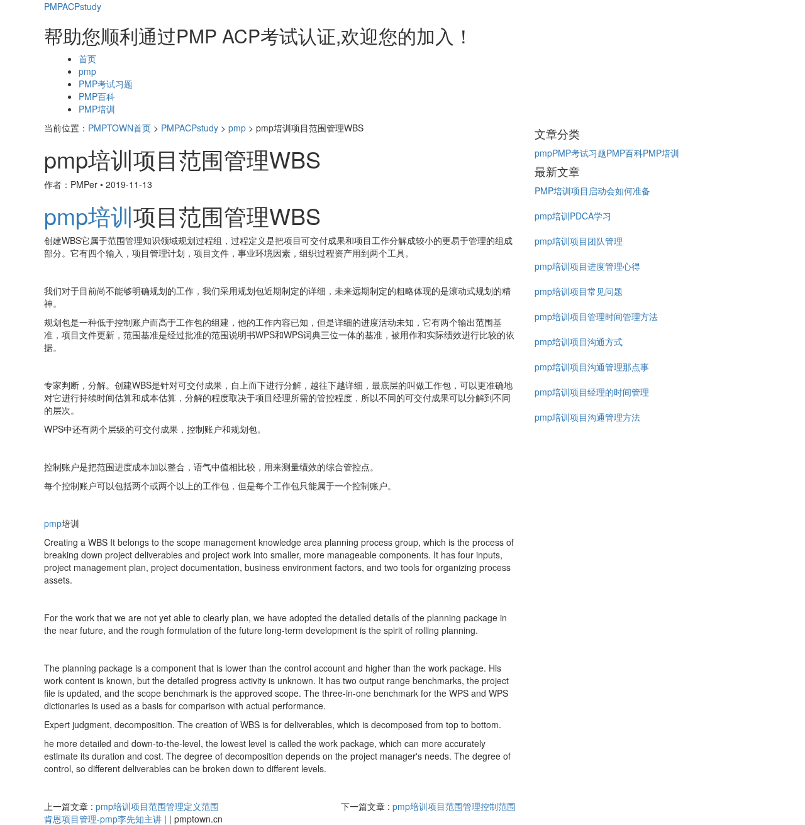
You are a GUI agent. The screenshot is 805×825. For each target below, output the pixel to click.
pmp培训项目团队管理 (579, 241)
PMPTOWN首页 (119, 127)
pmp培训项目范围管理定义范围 (157, 806)
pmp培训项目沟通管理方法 (587, 417)
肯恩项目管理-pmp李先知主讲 (103, 818)
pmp (87, 71)
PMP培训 (97, 108)
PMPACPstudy (72, 6)
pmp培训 (88, 215)
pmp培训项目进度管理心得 (587, 266)
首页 (87, 58)
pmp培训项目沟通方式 (579, 341)
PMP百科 (97, 96)
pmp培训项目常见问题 (579, 291)
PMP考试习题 (106, 83)
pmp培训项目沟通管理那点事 (592, 366)
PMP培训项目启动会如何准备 (592, 190)
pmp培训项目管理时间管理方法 (596, 316)
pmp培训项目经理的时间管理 (592, 391)
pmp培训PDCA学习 (573, 215)
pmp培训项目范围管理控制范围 (454, 806)
